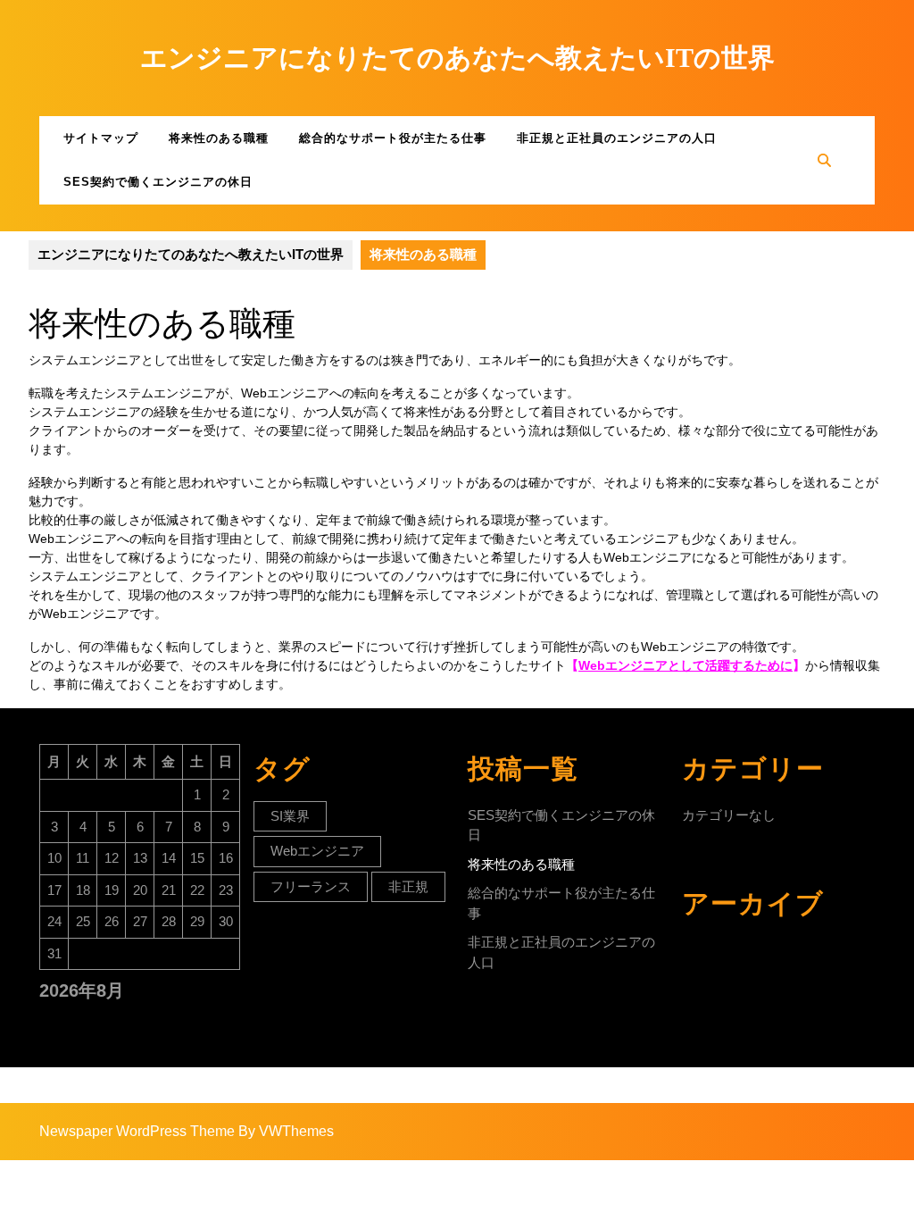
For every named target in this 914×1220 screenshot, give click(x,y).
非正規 (408, 886)
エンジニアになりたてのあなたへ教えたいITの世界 (457, 57)
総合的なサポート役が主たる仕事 (392, 138)
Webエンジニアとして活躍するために (685, 665)
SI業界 (290, 815)
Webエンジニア (317, 850)
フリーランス (310, 886)
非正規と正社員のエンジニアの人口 (617, 138)
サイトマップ (100, 138)
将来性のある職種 (219, 138)
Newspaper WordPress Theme (137, 1131)
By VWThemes (286, 1131)
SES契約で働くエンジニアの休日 (158, 181)
